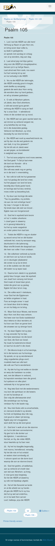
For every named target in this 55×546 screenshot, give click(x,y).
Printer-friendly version (12, 521)
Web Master (48, 540)
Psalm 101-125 (35, 19)
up (28, 510)
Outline (44, 510)
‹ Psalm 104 (11, 510)
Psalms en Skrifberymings (15, 19)
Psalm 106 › (30, 515)
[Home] (9, 7)
